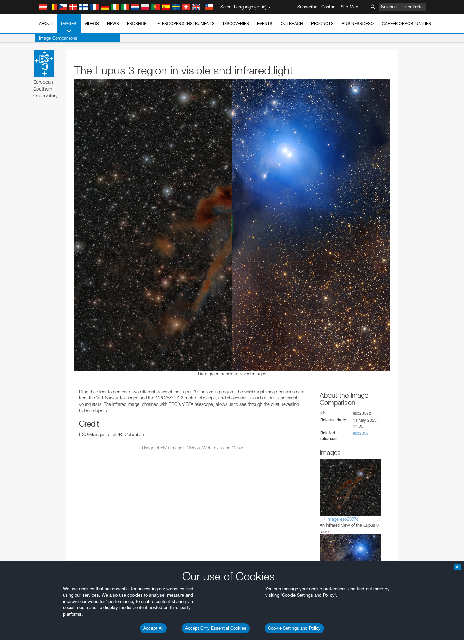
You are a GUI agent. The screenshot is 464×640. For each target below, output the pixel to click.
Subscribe (307, 7)
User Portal (413, 7)
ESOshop (137, 23)
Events (264, 23)
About (46, 23)
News (113, 23)
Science (389, 7)
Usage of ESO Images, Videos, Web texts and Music (192, 447)
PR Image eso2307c (339, 519)
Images (68, 23)
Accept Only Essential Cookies (215, 628)
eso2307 (361, 433)
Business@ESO (358, 23)
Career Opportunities (406, 23)
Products (322, 23)
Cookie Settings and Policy (294, 628)
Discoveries (236, 23)
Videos (92, 23)
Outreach (292, 23)
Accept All (153, 628)
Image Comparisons (58, 38)
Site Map (349, 7)
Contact (329, 7)
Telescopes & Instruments (185, 23)
